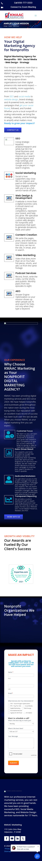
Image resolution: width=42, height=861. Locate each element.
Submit (13, 763)
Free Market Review (16, 710)
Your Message (13, 736)
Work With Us (13, 517)
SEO (12, 96)
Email (10, 693)
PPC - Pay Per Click (15, 706)
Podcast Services (25, 273)
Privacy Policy (10, 848)
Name (10, 672)
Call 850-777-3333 (23, 3)
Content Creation (26, 235)
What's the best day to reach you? (19, 720)
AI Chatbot (29, 713)
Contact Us (12, 130)
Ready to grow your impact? (19, 123)
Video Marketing (25, 255)
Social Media (29, 706)
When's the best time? (15, 728)
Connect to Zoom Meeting (23, 7)
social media (24, 96)
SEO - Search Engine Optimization (20, 703)
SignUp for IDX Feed (16, 713)
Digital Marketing (15, 708)
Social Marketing (25, 173)
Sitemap (7, 851)
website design (11, 99)
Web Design (27, 708)
